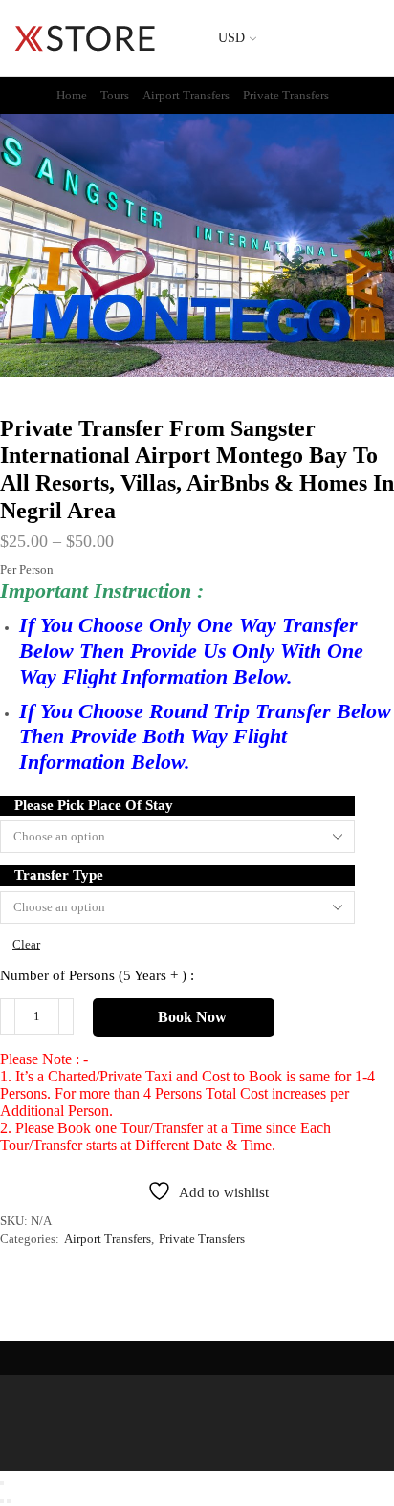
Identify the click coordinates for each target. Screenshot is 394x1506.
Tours (114, 95)
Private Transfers (286, 95)
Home (71, 95)
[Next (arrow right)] (9, 1501)
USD (231, 38)
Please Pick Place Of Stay (93, 805)
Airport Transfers (186, 95)
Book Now (192, 1017)
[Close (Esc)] (2, 1483)
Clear (26, 944)
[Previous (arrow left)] (2, 1501)
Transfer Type (58, 875)
